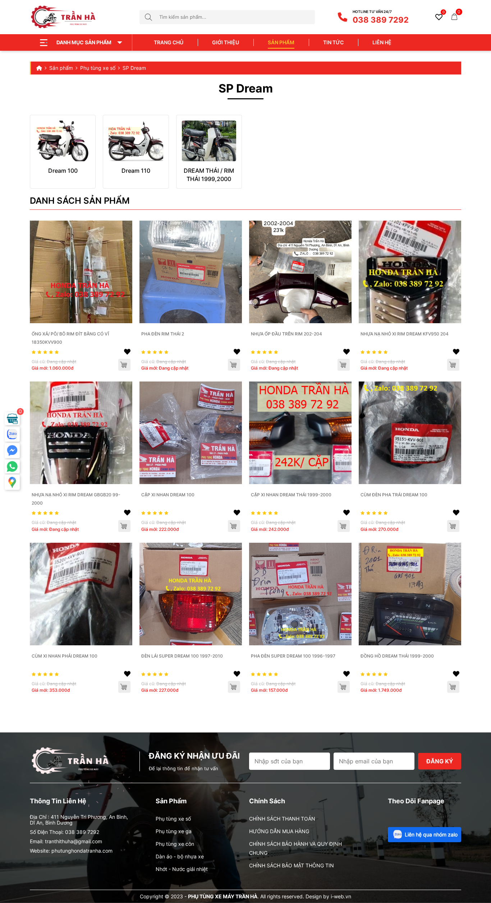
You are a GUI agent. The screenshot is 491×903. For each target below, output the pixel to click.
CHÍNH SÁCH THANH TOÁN (282, 819)
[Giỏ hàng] (454, 16)
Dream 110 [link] (135, 170)
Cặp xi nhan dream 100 (167, 494)
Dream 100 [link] (63, 170)
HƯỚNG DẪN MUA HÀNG (279, 831)
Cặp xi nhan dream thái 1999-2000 (291, 494)
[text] (237, 17)
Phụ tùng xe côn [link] (175, 844)
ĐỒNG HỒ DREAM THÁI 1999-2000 (397, 656)
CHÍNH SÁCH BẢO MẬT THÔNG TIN (291, 865)
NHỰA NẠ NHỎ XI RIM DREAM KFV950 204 (405, 334)
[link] (63, 141)
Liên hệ (381, 42)
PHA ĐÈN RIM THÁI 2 (162, 334)
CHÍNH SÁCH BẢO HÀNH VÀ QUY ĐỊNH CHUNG (295, 848)
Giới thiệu (225, 42)
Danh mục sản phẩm (83, 42)
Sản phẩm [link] (281, 42)
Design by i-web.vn (328, 896)
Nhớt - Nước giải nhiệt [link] (182, 869)
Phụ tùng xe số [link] (173, 819)
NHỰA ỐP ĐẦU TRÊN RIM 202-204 (286, 334)
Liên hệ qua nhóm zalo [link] (431, 834)
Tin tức (333, 42)
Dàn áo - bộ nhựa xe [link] (180, 856)
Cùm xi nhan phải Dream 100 (64, 656)
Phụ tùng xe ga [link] (174, 831)
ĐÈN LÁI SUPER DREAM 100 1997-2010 (182, 656)
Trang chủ (168, 42)
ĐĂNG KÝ (439, 761)
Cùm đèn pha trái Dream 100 (394, 494)
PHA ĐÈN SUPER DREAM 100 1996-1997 (293, 656)
